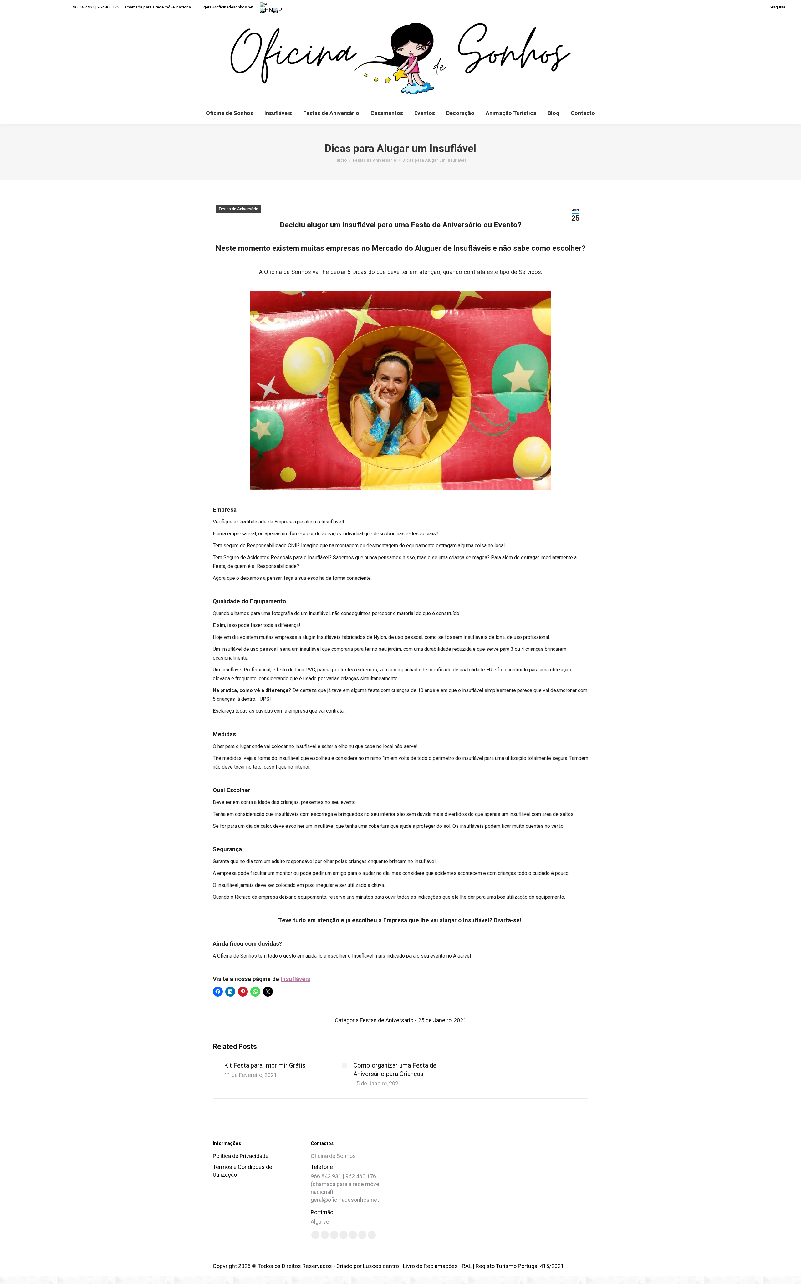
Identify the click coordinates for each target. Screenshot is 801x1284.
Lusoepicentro (381, 1266)
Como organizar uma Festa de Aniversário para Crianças (394, 1070)
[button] (513, 1180)
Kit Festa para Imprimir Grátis (264, 1065)
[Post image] (215, 1065)
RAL (467, 1266)
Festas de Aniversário (238, 209)
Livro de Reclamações (430, 1266)
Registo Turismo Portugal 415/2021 (520, 1266)
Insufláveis (295, 979)
